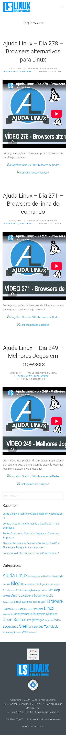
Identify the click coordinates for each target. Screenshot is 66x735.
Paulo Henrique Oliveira (42, 68)
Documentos (8, 602)
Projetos (48, 620)
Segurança (10, 626)
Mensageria (8, 614)
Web (29, 71)
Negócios (51, 614)
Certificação (55, 584)
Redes (57, 620)
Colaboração (27, 590)
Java (15, 609)
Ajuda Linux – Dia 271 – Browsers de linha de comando (33, 203)
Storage (38, 626)
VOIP (19, 633)
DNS (31, 596)
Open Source (14, 619)
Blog (22, 71)
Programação (35, 620)
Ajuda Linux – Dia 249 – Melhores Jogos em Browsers (33, 355)
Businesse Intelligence (35, 584)
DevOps (6, 595)
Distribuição (20, 595)
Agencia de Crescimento (33, 726)
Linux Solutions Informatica (45, 719)
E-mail (17, 601)
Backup (47, 576)
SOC (31, 627)
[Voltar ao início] (17, 7)
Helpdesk (8, 608)
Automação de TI (35, 576)
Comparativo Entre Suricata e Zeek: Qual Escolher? (31, 553)
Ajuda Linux (11, 71)
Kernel (28, 609)
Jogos (44, 376)
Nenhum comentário (50, 71)
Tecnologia (51, 626)
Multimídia (39, 614)
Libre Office (37, 609)
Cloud (6, 590)
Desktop (54, 590)
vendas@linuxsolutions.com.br (42, 712)
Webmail (32, 633)
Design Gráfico (40, 590)
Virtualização (9, 632)
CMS (18, 590)
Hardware (54, 601)
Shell (23, 626)
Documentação (43, 595)
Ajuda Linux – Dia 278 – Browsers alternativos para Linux (33, 51)
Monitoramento (23, 614)
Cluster (12, 590)
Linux (49, 608)
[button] (61, 7)
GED (43, 602)
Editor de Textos (31, 601)
